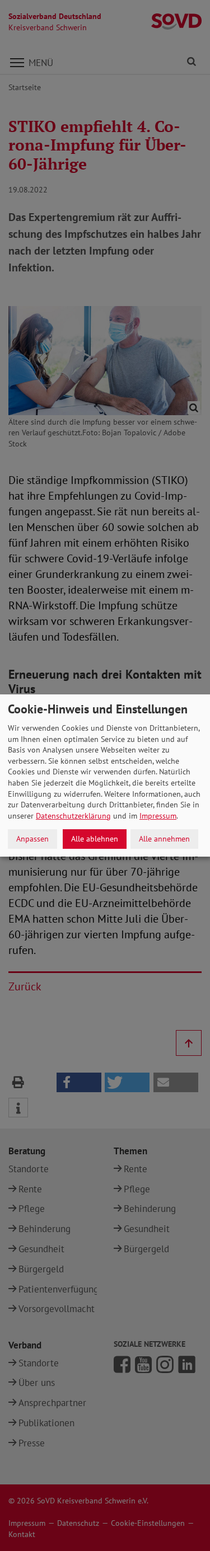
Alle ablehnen (94, 839)
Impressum (157, 816)
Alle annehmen (164, 839)
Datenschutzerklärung (73, 816)
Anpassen (32, 839)
